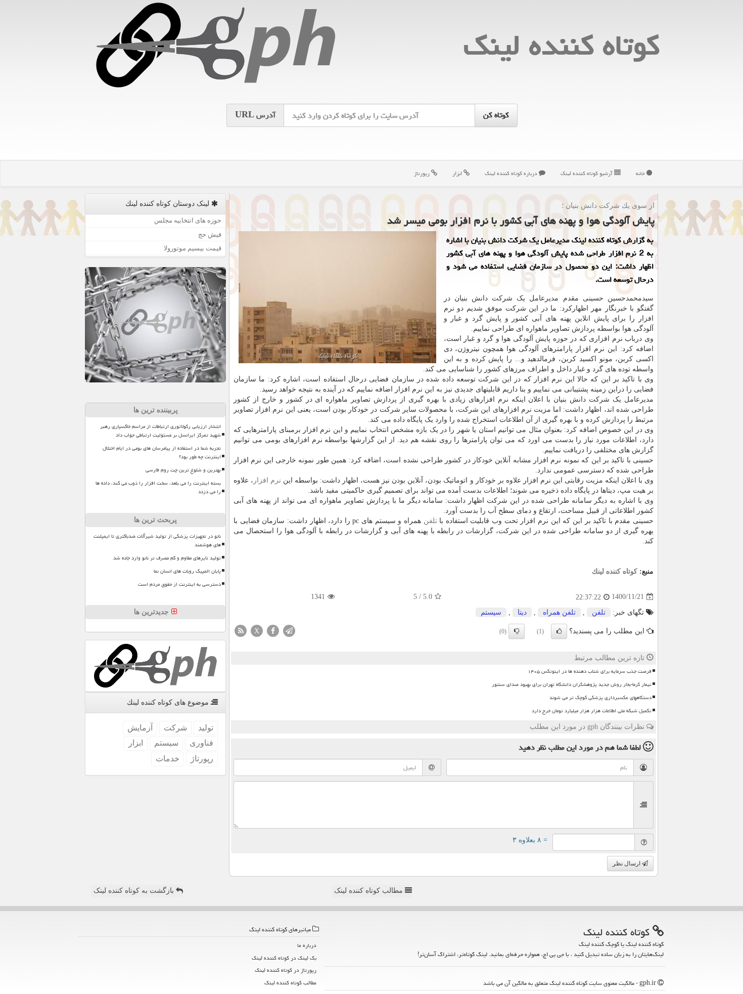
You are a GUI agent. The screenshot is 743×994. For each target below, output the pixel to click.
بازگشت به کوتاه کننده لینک (135, 890)
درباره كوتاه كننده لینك (512, 173)
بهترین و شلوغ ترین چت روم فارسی (183, 470)
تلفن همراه (559, 612)
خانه (641, 173)
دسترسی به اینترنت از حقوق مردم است (179, 584)
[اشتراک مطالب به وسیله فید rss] (241, 630)
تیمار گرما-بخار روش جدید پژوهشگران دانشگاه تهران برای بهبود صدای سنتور (572, 684)
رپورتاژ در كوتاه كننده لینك (285, 970)
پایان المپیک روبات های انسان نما (187, 571)
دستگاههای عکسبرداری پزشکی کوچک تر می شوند (600, 698)
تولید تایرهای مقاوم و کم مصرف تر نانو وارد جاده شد (167, 558)
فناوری (201, 743)
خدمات (167, 758)
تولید (205, 727)
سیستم (491, 612)
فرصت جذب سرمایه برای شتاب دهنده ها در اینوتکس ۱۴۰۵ (590, 671)
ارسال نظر (627, 863)
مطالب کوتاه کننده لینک (369, 890)
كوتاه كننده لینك (561, 45)
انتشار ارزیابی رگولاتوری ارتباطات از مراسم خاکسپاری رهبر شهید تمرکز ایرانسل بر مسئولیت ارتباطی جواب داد (160, 430)
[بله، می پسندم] (559, 631)
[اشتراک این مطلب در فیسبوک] (273, 630)
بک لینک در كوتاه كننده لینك (284, 958)
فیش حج (209, 234)
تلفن (430, 521)
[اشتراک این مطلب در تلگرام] (289, 630)
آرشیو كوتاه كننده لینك (587, 173)
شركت (175, 727)
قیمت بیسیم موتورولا (192, 248)
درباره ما (306, 945)
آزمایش (140, 727)
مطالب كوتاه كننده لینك (290, 982)
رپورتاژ (422, 173)
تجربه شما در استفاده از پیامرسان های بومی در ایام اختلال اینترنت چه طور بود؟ (162, 452)
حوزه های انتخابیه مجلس (187, 220)
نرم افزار (267, 480)
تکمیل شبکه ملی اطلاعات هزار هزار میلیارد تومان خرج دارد (592, 711)
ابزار (457, 173)
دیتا (522, 612)
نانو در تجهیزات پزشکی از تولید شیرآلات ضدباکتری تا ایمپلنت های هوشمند (157, 540)
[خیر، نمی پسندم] (516, 631)
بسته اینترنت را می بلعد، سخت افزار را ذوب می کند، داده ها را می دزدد (158, 487)
